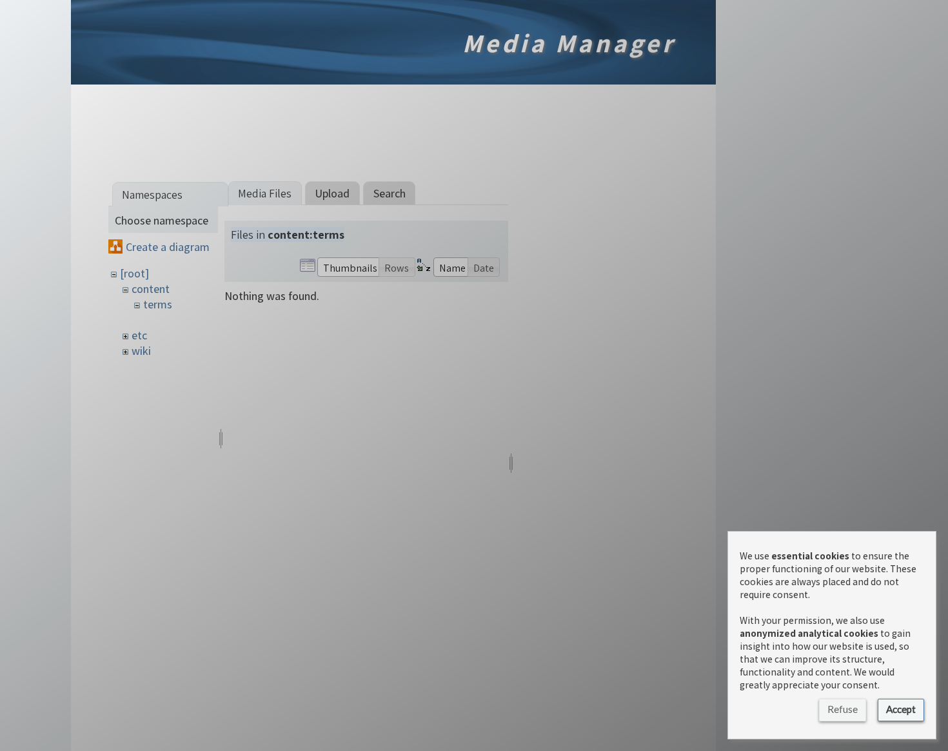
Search (389, 193)
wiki (141, 350)
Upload (332, 193)
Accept (901, 709)
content (151, 288)
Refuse (842, 709)
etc (139, 335)
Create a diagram (168, 246)
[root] (134, 273)
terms (157, 304)
